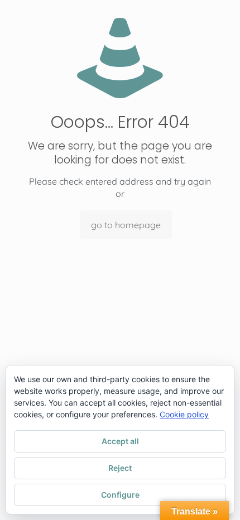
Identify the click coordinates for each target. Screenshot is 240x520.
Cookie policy (184, 414)
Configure (120, 494)
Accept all (120, 441)
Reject (120, 468)
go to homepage (126, 224)
